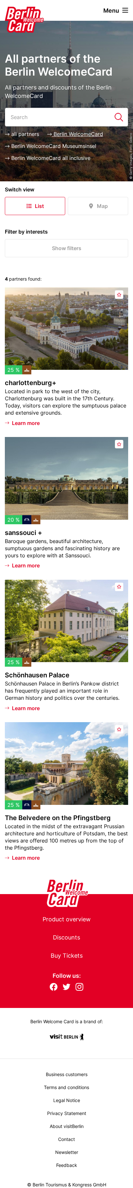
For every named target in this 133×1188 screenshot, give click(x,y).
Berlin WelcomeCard (77, 134)
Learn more (26, 423)
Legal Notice (66, 1100)
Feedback (66, 1165)
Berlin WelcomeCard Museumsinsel (53, 146)
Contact (66, 1139)
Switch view (19, 189)
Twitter (66, 987)
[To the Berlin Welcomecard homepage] (16, 10)
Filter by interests (26, 231)
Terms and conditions (66, 1087)
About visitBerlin (67, 1126)
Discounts (66, 937)
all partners (24, 134)
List (39, 206)
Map (102, 206)
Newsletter (66, 1152)
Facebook (53, 987)
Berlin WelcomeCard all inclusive (50, 158)
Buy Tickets (67, 955)
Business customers (66, 1074)
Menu (111, 10)
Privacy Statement (66, 1113)
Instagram (79, 987)
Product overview (67, 919)
